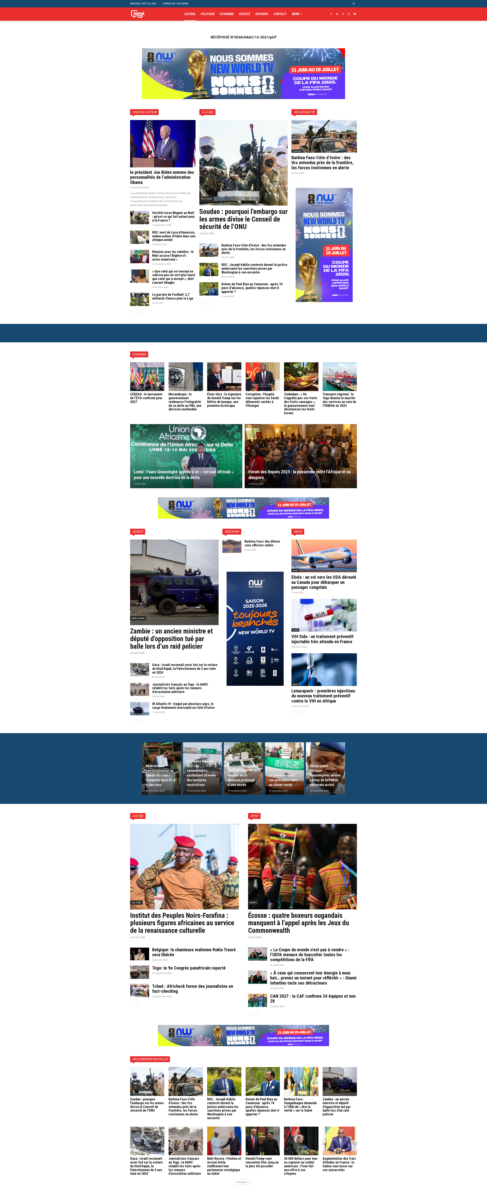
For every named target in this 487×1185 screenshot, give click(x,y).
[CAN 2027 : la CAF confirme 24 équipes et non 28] (257, 1000)
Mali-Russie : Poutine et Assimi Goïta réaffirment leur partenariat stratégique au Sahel (224, 1165)
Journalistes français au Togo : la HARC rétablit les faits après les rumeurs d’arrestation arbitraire (180, 688)
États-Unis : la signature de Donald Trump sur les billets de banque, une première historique (224, 399)
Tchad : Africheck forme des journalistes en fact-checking (192, 989)
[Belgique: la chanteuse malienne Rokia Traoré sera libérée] (139, 954)
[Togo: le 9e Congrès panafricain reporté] (139, 972)
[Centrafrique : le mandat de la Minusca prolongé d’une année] (243, 768)
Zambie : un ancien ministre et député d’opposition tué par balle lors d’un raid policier (171, 638)
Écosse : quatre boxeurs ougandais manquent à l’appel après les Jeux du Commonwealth (298, 923)
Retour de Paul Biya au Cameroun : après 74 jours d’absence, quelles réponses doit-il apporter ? (251, 288)
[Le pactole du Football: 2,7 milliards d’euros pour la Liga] (139, 299)
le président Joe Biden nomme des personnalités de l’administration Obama (162, 177)
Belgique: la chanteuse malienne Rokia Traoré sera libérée (194, 952)
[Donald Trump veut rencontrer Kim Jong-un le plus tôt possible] (263, 1141)
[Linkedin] (337, 14)
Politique (206, 198)
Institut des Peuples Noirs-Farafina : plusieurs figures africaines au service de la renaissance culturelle (182, 923)
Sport (253, 902)
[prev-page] (132, 312)
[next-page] (138, 312)
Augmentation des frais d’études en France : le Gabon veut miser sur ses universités (339, 1164)
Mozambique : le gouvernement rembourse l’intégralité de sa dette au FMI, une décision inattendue (185, 401)
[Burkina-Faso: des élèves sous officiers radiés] (231, 546)
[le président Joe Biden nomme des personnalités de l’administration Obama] (163, 143)
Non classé (138, 618)
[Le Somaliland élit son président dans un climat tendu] (284, 768)
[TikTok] (343, 14)
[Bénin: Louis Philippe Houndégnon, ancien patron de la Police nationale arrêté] (325, 768)
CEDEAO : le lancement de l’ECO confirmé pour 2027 (146, 398)
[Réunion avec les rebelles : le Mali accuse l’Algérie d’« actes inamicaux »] (139, 256)
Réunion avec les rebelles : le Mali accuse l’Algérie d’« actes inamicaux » (173, 255)
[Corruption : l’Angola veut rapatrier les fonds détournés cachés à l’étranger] (263, 376)
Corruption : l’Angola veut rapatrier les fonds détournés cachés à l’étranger (262, 399)
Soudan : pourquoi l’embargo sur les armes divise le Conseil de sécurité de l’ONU (243, 219)
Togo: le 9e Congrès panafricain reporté (189, 968)
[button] (354, 4)
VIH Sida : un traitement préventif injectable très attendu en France (322, 639)
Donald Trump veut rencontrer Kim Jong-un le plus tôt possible (262, 1162)
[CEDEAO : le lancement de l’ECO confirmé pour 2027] (147, 376)
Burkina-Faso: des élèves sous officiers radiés (262, 543)
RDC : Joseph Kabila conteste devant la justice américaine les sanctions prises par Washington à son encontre (254, 268)
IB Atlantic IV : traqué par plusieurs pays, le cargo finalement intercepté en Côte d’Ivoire (183, 706)
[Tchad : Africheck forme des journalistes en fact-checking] (139, 990)
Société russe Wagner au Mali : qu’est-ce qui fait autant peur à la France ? (173, 216)
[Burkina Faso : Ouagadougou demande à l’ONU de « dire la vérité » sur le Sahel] (301, 1081)
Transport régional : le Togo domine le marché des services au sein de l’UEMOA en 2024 (339, 399)
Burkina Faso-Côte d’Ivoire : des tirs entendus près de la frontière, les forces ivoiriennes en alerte (253, 249)
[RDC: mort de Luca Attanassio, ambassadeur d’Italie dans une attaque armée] (139, 237)
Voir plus (242, 1182)
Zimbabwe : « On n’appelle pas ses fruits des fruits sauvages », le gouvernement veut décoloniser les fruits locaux (300, 403)
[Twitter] (349, 14)
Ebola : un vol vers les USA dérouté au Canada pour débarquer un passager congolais (323, 582)
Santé (295, 570)
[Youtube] (355, 14)
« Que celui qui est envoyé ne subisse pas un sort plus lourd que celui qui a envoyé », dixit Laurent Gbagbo (173, 277)
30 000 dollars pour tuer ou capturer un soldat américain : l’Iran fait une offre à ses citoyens (301, 1165)
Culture (136, 902)
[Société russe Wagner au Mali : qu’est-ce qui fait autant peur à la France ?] (139, 217)
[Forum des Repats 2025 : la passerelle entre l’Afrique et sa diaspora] (301, 456)
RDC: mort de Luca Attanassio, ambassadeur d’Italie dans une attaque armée (173, 236)
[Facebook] (331, 14)
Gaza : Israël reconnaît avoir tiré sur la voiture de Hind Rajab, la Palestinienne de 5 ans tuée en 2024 (184, 668)
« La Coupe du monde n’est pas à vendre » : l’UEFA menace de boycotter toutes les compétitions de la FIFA (309, 954)
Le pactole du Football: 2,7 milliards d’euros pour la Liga (172, 296)
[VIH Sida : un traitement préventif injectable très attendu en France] (324, 615)
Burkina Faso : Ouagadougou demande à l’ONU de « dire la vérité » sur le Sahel (300, 1104)
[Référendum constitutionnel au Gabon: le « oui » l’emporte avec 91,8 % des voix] (161, 768)
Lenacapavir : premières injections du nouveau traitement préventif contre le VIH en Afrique (323, 696)
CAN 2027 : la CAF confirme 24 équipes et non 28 (313, 998)
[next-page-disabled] (230, 560)
